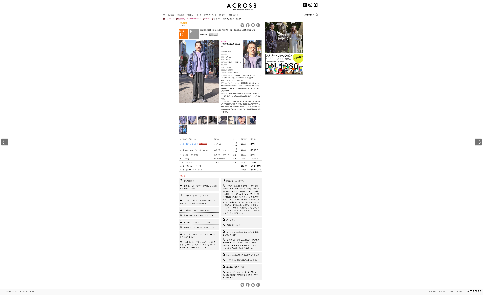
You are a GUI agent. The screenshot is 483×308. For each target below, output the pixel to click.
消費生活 (190, 15)
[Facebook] (315, 5)
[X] (305, 5)
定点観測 (171, 15)
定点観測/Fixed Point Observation (189, 19)
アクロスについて (210, 15)
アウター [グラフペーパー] (189, 144)
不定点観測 (180, 15)
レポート (198, 15)
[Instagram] (310, 5)
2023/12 (207, 19)
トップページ (170, 19)
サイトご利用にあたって (9, 291)
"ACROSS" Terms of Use (26, 291)
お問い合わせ (233, 15)
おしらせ (222, 15)
